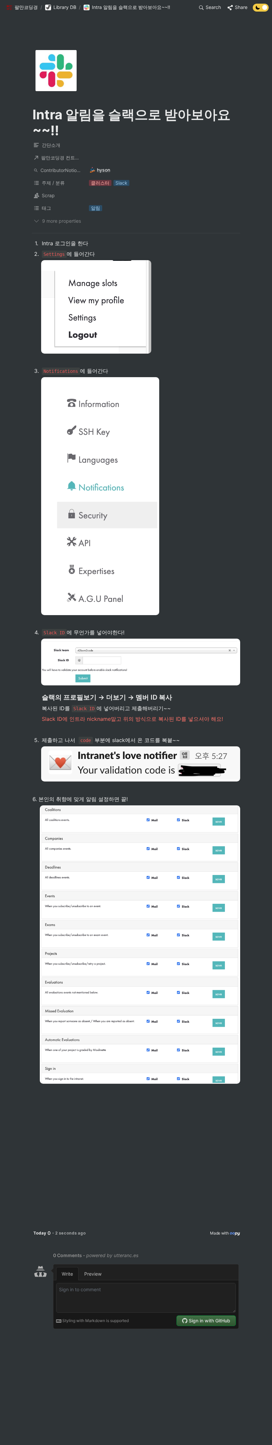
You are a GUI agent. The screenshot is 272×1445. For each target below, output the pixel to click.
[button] (22, 8)
